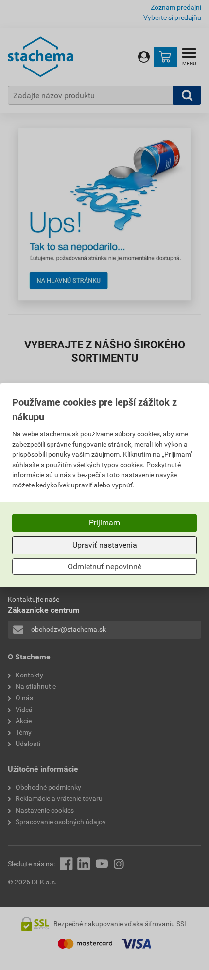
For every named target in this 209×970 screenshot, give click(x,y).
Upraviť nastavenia (104, 545)
